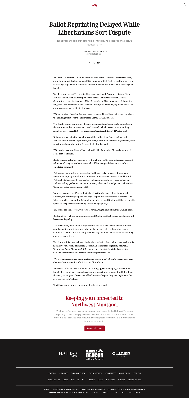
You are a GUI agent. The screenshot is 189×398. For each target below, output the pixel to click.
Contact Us (124, 373)
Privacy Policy (139, 389)
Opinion (91, 380)
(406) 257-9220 (134, 393)
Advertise (52, 373)
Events (100, 380)
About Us (137, 373)
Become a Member (94, 328)
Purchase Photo (78, 373)
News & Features (53, 380)
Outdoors (75, 380)
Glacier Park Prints (135, 380)
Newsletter (110, 380)
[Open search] (184, 4)
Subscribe (64, 373)
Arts (83, 380)
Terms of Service (124, 389)
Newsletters (110, 373)
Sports (65, 380)
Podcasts (121, 380)
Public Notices (95, 373)
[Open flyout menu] (4, 5)
